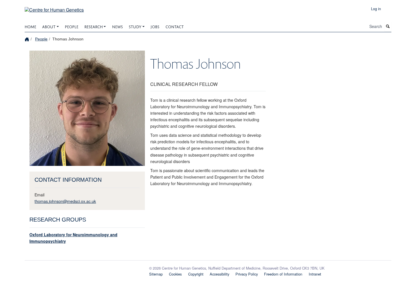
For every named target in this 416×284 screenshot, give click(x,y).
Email (39, 195)
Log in (376, 8)
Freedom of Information (283, 274)
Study (135, 26)
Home (30, 26)
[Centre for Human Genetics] (54, 8)
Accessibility (219, 274)
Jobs (155, 26)
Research (93, 26)
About (48, 26)
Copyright (195, 274)
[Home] (28, 38)
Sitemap (156, 274)
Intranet (315, 274)
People (71, 26)
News (117, 26)
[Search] (388, 26)
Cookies (175, 274)
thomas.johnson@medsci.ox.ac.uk (65, 201)
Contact (175, 26)
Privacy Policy (246, 274)
